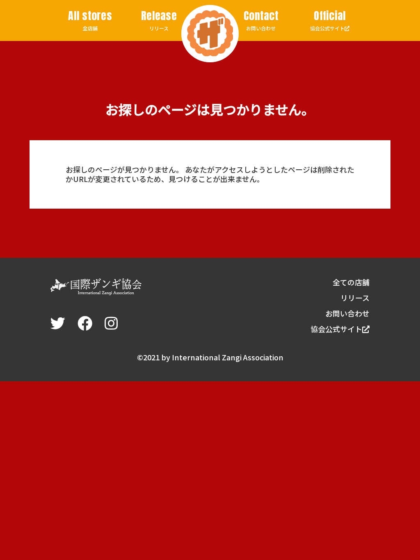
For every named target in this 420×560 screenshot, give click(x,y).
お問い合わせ (261, 20)
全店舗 (90, 20)
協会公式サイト (328, 20)
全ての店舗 (351, 282)
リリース (159, 20)
